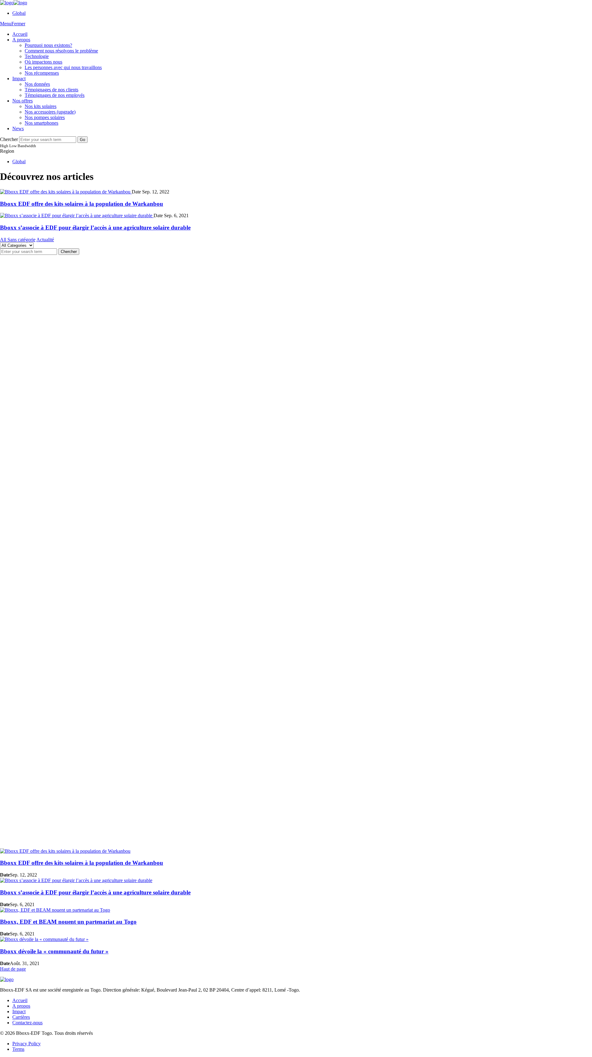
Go (82, 139)
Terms (18, 1049)
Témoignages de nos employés (54, 95)
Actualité (45, 239)
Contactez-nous (27, 1022)
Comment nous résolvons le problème (61, 50)
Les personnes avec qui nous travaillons (63, 67)
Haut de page (13, 969)
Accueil (19, 34)
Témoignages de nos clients (51, 89)
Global (19, 13)
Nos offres (22, 100)
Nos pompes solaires (45, 117)
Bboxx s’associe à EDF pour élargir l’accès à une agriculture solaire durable (95, 227)
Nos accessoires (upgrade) (50, 111)
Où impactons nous (43, 61)
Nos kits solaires (40, 106)
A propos (21, 39)
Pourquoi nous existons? (48, 45)
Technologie (37, 56)
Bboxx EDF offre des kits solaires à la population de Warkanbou (81, 204)
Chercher (9, 139)
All (3, 239)
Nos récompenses (42, 73)
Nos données (37, 84)
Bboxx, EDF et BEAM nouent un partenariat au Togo (68, 921)
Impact (19, 78)
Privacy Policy (26, 1043)
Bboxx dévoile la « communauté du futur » (54, 951)
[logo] (13, 2)
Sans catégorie (21, 239)
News (18, 128)
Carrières (21, 1017)
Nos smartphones (41, 123)
